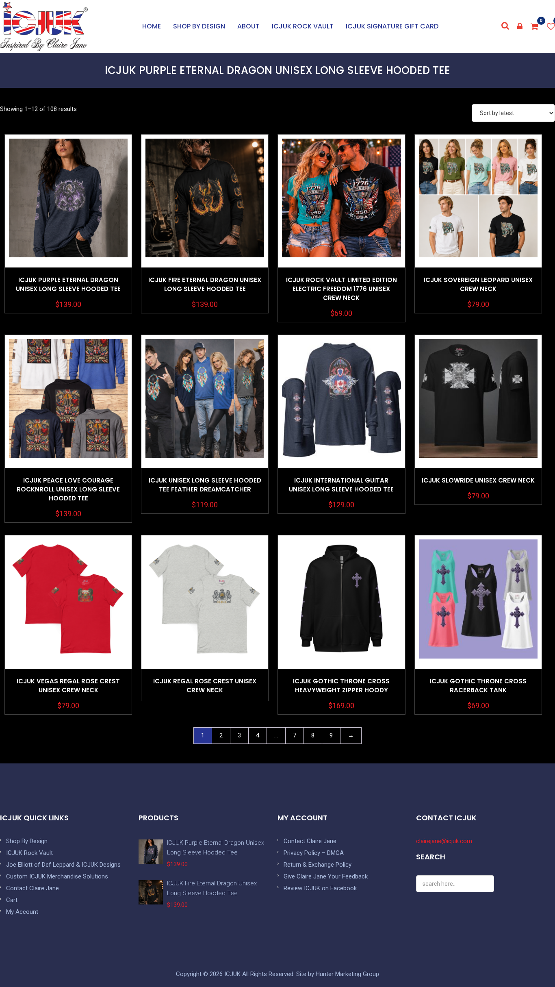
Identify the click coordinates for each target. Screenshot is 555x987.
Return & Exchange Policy (317, 864)
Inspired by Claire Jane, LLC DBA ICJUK (44, 26)
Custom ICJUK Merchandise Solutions (57, 876)
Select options (68, 221)
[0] (535, 26)
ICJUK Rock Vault (303, 26)
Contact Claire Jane (32, 888)
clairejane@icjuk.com (444, 841)
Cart (11, 900)
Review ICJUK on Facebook (320, 888)
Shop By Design (27, 841)
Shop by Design (199, 26)
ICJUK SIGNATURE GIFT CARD (392, 26)
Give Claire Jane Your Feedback (326, 876)
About (248, 26)
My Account (22, 911)
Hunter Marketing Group (347, 974)
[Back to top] (530, 962)
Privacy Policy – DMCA (314, 853)
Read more (205, 622)
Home (151, 26)
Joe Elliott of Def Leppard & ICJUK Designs (63, 864)
